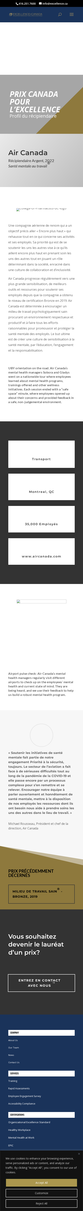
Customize (41, 1193)
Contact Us (13, 1062)
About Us (13, 1040)
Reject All (41, 1203)
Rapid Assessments (19, 1088)
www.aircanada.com (41, 556)
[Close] (79, 1153)
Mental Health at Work (21, 1137)
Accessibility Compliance (21, 1103)
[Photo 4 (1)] (41, 602)
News (11, 1055)
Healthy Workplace (19, 1130)
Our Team (13, 1047)
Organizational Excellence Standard (29, 1122)
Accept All (42, 1182)
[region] (41, 1180)
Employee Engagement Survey (24, 1096)
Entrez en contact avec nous (40, 983)
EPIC (10, 1145)
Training (12, 1081)
